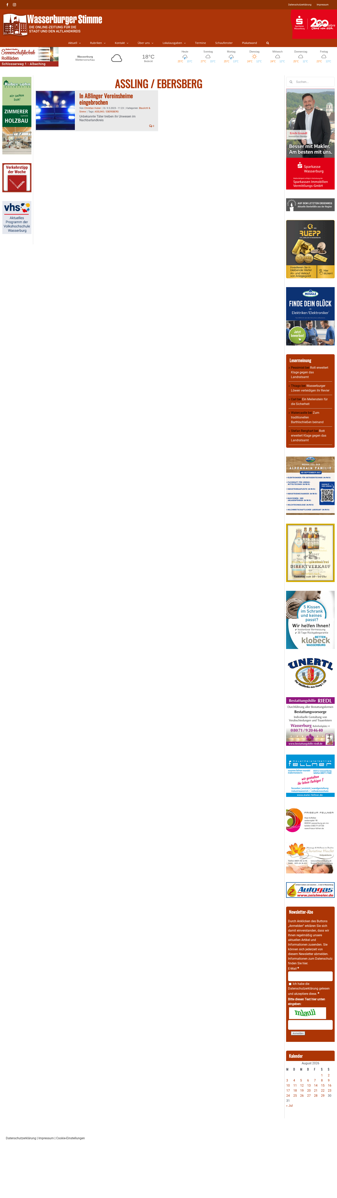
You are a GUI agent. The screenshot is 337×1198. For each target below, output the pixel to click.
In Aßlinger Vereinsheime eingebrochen (106, 98)
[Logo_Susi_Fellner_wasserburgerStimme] (310, 757)
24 (288, 1095)
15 (323, 1085)
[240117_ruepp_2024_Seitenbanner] (310, 222)
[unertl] (310, 660)
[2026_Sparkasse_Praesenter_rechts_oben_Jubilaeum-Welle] (313, 11)
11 (295, 1085)
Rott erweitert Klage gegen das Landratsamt (309, 372)
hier (304, 963)
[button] (268, 43)
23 (329, 1090)
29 (323, 1095)
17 (288, 1090)
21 (315, 1090)
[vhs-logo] (16, 203)
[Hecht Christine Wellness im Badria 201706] (310, 844)
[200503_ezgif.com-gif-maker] (310, 593)
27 (309, 1095)
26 (302, 1095)
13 (309, 1085)
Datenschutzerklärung (303, 988)
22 (323, 1090)
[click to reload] (307, 1013)
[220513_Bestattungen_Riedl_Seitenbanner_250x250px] (310, 699)
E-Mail (293, 968)
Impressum (46, 1138)
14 (315, 1085)
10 (288, 1085)
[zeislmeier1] (310, 884)
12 (302, 1085)
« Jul (289, 1105)
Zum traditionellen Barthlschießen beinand (307, 417)
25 (295, 1095)
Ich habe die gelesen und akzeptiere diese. (309, 989)
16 (329, 1085)
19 (302, 1090)
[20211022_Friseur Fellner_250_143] (310, 808)
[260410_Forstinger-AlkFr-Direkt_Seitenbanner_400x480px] (310, 526)
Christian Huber (92, 108)
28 (315, 1095)
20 (309, 1090)
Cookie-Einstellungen (70, 1138)
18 (295, 1090)
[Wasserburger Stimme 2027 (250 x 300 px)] (310, 459)
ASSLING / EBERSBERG (107, 111)
